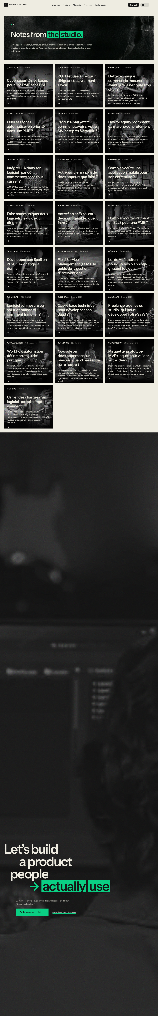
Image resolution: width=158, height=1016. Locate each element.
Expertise (56, 5)
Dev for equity (101, 5)
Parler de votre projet (30, 912)
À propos (88, 5)
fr (143, 5)
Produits (66, 5)
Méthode (77, 5)
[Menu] (152, 5)
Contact (133, 5)
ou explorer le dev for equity (64, 912)
